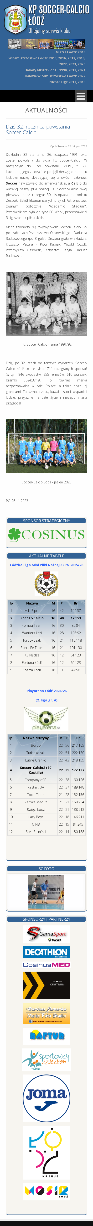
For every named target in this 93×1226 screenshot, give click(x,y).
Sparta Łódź (32, 670)
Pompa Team (32, 625)
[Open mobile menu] (81, 96)
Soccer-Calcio (32, 618)
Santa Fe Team (32, 647)
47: (74, 670)
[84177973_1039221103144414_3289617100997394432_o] (46, 892)
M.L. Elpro (32, 610)
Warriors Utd (32, 633)
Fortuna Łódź (32, 662)
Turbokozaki (32, 640)
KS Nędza (32, 655)
